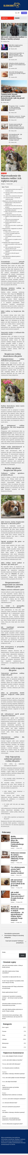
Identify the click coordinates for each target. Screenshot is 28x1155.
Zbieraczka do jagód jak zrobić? (15, 1124)
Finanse (4, 1031)
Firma (3, 1035)
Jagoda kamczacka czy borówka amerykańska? (10, 1088)
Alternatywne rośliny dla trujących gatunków (12, 253)
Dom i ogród (3, 173)
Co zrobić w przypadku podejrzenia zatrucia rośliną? (12, 234)
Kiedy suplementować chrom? (10, 992)
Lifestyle (4, 1039)
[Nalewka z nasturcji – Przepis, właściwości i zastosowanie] (4, 118)
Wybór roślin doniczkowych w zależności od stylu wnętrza (13, 212)
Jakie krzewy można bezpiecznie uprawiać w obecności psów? (12, 220)
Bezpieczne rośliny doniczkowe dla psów (12, 201)
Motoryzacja (5, 1043)
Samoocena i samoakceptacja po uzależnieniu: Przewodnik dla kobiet (11, 1119)
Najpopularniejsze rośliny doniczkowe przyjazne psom (13, 203)
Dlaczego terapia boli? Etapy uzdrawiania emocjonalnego (12, 987)
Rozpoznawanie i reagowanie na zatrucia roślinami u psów (12, 229)
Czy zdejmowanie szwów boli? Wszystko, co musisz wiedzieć (18, 870)
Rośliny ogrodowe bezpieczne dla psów (12, 215)
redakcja (3, 184)
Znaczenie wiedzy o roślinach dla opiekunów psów (13, 198)
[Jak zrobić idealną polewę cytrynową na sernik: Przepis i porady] (4, 74)
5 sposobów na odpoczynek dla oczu (11, 977)
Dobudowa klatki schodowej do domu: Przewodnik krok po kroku (17, 64)
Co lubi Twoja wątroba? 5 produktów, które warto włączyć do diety (13, 981)
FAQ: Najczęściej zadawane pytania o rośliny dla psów (12, 257)
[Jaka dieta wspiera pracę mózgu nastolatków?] (4, 47)
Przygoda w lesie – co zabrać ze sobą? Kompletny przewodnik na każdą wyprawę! (17, 108)
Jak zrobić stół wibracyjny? (13, 1064)
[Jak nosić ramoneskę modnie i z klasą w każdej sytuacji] (14, 29)
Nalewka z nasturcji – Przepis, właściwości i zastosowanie (17, 116)
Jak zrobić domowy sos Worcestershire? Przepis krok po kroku (17, 896)
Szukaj (3, 952)
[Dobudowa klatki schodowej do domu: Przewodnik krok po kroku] (4, 65)
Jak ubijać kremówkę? (11, 1082)
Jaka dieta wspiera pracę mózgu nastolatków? (16, 45)
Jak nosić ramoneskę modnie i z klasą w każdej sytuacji (14, 38)
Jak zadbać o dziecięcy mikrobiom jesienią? (13, 1074)
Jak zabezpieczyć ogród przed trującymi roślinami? (13, 250)
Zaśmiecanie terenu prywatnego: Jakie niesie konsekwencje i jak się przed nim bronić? (12, 97)
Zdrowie (4, 1047)
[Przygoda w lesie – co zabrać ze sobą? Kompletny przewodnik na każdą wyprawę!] (4, 108)
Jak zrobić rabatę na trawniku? (14, 1060)
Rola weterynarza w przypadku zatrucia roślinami (13, 240)
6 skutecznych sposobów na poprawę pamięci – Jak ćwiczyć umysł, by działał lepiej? (16, 55)
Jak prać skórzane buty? (11, 1103)
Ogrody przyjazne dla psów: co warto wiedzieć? (12, 223)
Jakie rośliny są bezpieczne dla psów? (14, 196)
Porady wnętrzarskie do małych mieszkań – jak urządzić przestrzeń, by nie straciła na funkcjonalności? (16, 126)
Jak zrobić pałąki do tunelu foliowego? (15, 1078)
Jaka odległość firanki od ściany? (14, 1056)
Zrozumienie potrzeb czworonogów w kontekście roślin (14, 190)
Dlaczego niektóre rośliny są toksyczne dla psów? (14, 193)
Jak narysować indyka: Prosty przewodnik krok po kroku (18, 883)
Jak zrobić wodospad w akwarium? (17, 1099)
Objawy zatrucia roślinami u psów (12, 232)
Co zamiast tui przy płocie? (13, 1107)
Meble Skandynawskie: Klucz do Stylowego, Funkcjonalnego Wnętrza (17, 841)
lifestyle (5, 18)
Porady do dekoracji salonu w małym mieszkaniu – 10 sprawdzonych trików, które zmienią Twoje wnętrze (17, 913)
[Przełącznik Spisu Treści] (21, 187)
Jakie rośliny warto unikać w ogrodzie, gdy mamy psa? (14, 226)
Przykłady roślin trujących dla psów (11, 242)
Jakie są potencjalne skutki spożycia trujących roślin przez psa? (12, 247)
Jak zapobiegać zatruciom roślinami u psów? (13, 237)
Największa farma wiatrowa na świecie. (12, 1095)
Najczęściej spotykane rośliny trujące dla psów (13, 244)
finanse (17, 18)
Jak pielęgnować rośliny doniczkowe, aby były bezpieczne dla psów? (13, 209)
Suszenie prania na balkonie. (12, 1068)
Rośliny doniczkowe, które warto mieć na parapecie (13, 206)
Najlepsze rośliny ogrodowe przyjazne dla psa (13, 217)
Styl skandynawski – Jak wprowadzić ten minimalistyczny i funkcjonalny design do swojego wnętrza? (15, 137)
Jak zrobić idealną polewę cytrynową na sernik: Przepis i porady (17, 73)
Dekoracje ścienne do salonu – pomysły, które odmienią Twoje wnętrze (18, 856)
